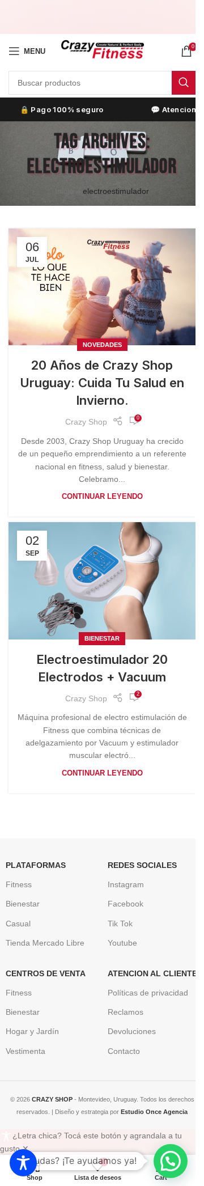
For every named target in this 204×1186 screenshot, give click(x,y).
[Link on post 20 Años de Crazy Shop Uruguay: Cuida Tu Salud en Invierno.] (102, 286)
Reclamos (125, 1011)
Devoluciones (132, 1031)
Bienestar (102, 638)
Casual (18, 923)
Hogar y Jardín (32, 1031)
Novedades (102, 344)
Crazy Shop (86, 421)
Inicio (64, 191)
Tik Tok (120, 923)
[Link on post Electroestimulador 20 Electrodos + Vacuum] (102, 580)
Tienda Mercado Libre (45, 942)
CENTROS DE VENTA (46, 973)
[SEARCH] (184, 83)
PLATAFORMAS (36, 865)
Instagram (126, 884)
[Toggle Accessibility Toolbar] (23, 1162)
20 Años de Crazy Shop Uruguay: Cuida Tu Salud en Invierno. (102, 383)
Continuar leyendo (102, 497)
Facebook (125, 903)
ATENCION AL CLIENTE (152, 973)
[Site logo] (102, 50)
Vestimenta (25, 1051)
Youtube (122, 942)
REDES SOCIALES (142, 865)
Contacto (124, 1051)
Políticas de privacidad (148, 992)
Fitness (19, 884)
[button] (171, 1161)
